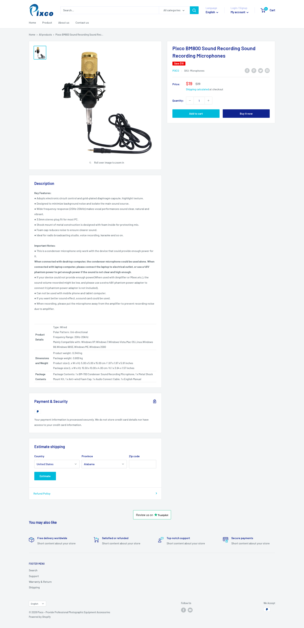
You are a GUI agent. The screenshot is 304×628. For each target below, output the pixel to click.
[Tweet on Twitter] (260, 70)
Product (47, 22)
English (34, 603)
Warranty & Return (40, 581)
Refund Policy (41, 493)
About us (63, 22)
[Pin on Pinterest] (253, 70)
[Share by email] (267, 70)
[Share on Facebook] (247, 70)
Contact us (82, 22)
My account (238, 12)
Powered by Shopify (40, 616)
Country (39, 456)
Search (33, 570)
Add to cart (196, 113)
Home (32, 22)
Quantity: (178, 100)
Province (87, 456)
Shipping (34, 587)
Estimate (45, 476)
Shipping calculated (197, 89)
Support (34, 576)
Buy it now (246, 113)
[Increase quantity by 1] (208, 100)
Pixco (175, 70)
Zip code (134, 456)
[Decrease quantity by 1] (190, 100)
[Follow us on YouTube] (190, 609)
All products (45, 34)
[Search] (194, 10)
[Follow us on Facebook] (183, 609)
